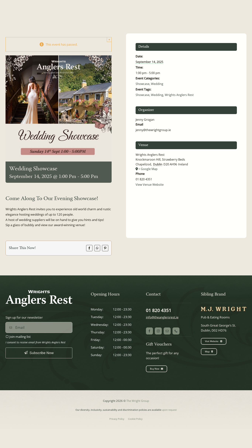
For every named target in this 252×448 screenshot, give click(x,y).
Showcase (142, 84)
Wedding (157, 84)
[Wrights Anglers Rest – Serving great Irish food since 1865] (39, 292)
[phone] (175, 330)
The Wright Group (137, 401)
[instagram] (158, 330)
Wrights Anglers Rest (179, 95)
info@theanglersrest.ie (162, 317)
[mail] (167, 330)
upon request (169, 409)
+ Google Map (148, 169)
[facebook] (149, 330)
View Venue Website (150, 185)
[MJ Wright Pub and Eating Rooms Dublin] (223, 308)
